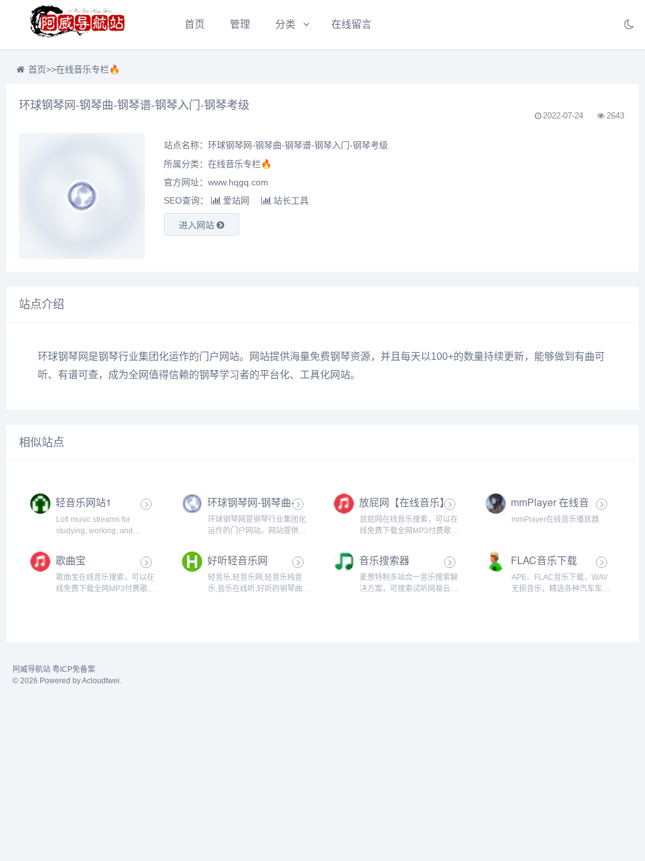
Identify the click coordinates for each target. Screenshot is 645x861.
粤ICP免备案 (73, 669)
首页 (195, 24)
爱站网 (236, 200)
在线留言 (351, 24)
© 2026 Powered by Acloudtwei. (67, 680)
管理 (240, 24)
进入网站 (198, 225)
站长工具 (291, 200)
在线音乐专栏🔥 (88, 69)
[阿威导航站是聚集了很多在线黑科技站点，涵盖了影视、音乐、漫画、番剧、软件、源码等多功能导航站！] (78, 24)
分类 (285, 24)
